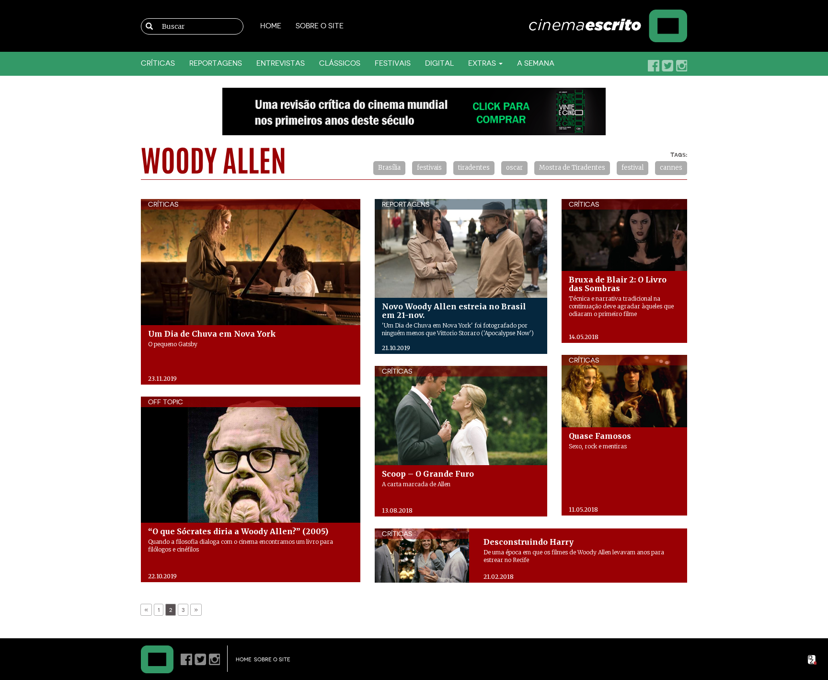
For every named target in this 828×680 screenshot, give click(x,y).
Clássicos (339, 63)
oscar (514, 168)
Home (270, 26)
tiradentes (474, 168)
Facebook (653, 65)
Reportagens (215, 63)
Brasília (389, 168)
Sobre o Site (320, 26)
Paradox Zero (812, 660)
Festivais (393, 63)
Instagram (681, 65)
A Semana (535, 63)
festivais (429, 168)
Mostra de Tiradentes (572, 168)
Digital (439, 63)
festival (632, 168)
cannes (671, 168)
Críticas (158, 63)
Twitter (667, 65)
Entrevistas (280, 63)
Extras (483, 63)
